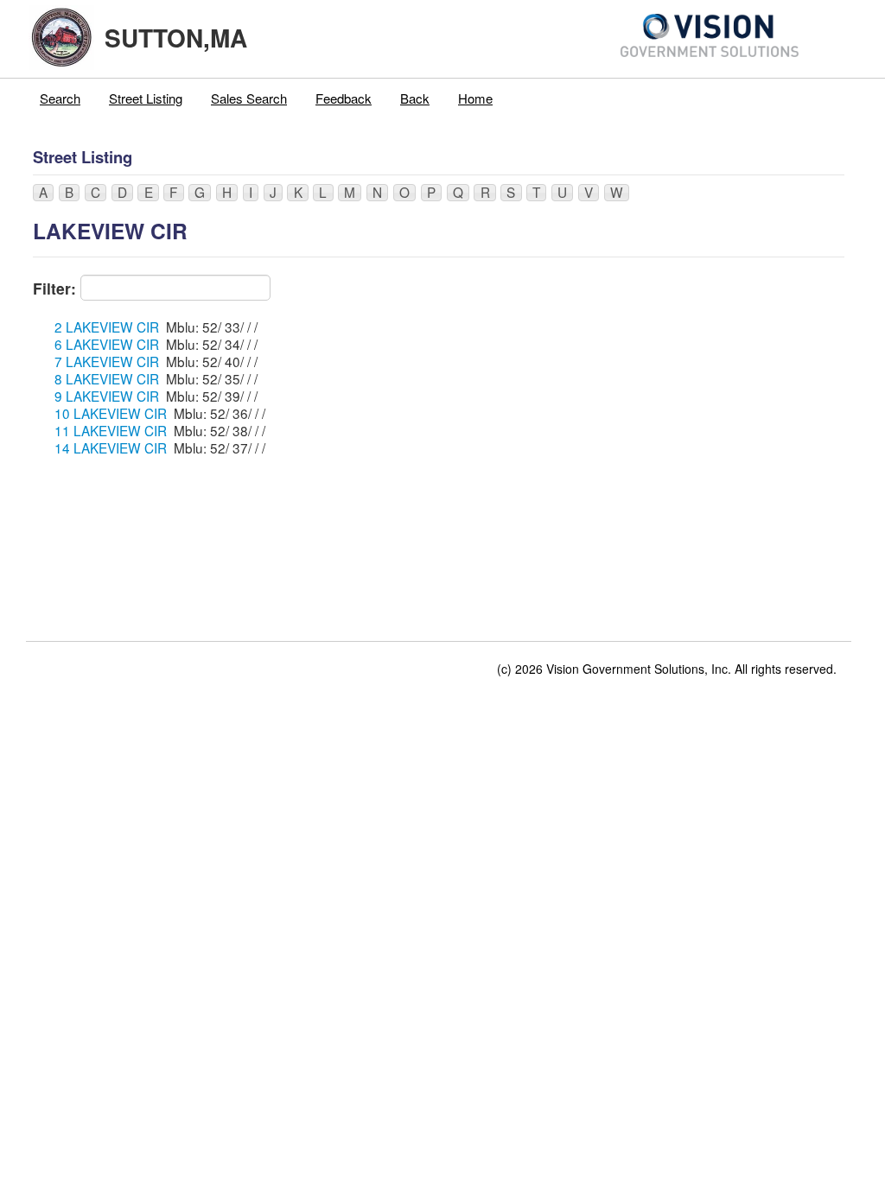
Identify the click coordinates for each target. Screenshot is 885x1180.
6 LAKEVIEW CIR (106, 343)
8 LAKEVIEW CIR (106, 378)
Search (60, 98)
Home (475, 98)
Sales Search (249, 98)
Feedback (343, 98)
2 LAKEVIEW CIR (106, 326)
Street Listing (145, 98)
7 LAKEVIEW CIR (106, 361)
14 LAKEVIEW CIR (110, 447)
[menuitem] (60, 98)
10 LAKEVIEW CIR (110, 412)
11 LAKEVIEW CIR (110, 430)
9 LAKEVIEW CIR (106, 395)
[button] (43, 192)
